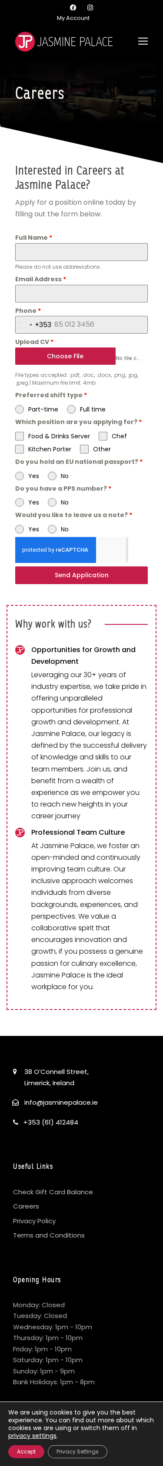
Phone (28, 310)
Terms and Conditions (49, 1235)
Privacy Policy (34, 1220)
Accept (26, 1451)
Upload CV (34, 342)
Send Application (82, 575)
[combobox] (33, 324)
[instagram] (90, 7)
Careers (26, 1206)
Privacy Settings (78, 1451)
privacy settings (32, 1436)
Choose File (65, 356)
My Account (73, 18)
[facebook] (73, 7)
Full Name (33, 237)
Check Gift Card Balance (53, 1191)
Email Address (40, 279)
